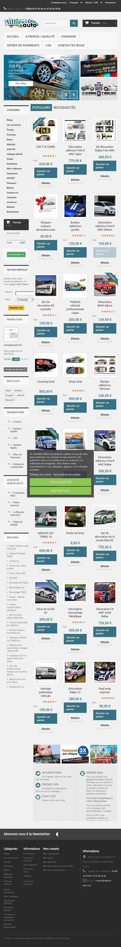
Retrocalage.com (16, 587)
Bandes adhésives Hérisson (105, 385)
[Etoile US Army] (75, 516)
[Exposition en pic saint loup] (103, 754)
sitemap (27, 876)
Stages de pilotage (16, 523)
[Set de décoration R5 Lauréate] (46, 285)
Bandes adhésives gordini (75, 226)
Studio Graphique (12, 161)
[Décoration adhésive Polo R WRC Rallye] (104, 441)
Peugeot (9, 395)
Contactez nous (71, 45)
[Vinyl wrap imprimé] (104, 672)
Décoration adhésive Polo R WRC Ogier (75, 150)
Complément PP (13, 345)
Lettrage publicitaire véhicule (45, 692)
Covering (11, 135)
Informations (15, 412)
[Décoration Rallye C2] (75, 672)
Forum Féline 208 (17, 573)
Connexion (110, 2)
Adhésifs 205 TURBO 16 (46, 534)
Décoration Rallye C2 (75, 690)
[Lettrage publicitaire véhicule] (46, 672)
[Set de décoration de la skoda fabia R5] (104, 516)
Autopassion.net (16, 687)
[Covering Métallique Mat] (75, 441)
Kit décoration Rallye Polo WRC (105, 148)
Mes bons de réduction (54, 870)
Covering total (45, 381)
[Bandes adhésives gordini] (75, 206)
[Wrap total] (75, 365)
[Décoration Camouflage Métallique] (75, 592)
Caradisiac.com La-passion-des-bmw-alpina (17, 658)
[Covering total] (46, 365)
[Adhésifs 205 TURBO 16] (46, 516)
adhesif (20, 395)
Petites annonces (15, 504)
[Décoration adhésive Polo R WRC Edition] (104, 206)
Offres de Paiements (23, 45)
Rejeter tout (60, 491)
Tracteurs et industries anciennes (12, 197)
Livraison (68, 36)
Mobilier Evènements (13, 209)
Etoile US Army (75, 532)
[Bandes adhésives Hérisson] (104, 365)
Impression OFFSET (12, 175)
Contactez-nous (58, 2)
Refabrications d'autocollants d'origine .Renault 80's (17, 648)
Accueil (13, 36)
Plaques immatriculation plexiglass (14, 607)
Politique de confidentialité (17, 465)
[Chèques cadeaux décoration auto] (46, 206)
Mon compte (51, 848)
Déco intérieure (14, 168)
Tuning (10, 130)
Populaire (41, 107)
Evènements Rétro (17, 494)
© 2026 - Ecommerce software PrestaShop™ (25, 938)
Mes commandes (51, 854)
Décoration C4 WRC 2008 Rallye (104, 612)
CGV (48, 45)
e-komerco (14, 561)
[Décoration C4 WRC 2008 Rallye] (104, 592)
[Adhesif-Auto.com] (21, 23)
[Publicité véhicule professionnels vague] (75, 285)
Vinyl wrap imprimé (105, 690)
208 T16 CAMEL (45, 146)
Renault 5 (9, 400)
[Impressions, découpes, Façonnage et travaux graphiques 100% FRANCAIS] (99, 65)
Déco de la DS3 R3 (46, 610)
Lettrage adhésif (14, 154)
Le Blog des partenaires (17, 513)
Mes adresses (49, 862)
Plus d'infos (21, 83)
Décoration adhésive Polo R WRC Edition (104, 226)
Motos (10, 139)
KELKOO (13, 578)
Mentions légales (15, 446)
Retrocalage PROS (17, 592)
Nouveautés (64, 107)
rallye (8, 390)
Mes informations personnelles (58, 866)
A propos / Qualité (40, 36)
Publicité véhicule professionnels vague (75, 307)
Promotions (14, 319)
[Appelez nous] (46, 754)
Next (74, 94)
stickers (18, 390)
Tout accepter (60, 482)
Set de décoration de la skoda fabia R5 (105, 536)
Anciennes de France (18, 583)
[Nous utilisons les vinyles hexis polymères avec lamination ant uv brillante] (75, 754)
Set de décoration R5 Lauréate (45, 305)
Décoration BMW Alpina (105, 303)
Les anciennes (14, 125)
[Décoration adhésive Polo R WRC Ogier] (75, 130)
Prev (66, 94)
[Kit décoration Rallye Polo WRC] (104, 130)
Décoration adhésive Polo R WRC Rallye (104, 461)
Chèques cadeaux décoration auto (45, 226)
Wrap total (75, 381)
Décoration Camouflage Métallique (75, 612)
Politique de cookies (41, 474)
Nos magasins (30, 865)
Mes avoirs (48, 858)
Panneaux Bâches (11, 185)
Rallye (10, 120)
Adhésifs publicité (11, 146)
